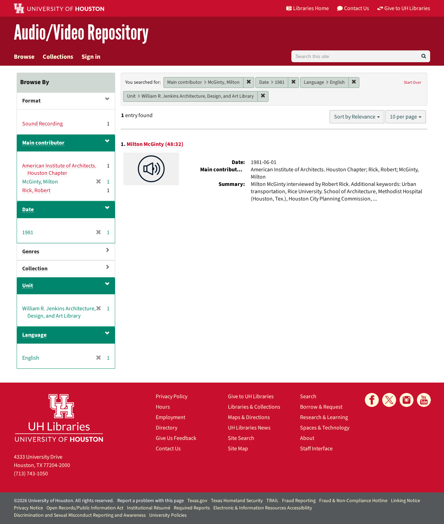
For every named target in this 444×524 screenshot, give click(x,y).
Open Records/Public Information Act (84, 508)
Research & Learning (324, 417)
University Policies (168, 515)
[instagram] (406, 400)
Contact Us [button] (356, 8)
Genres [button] (30, 251)
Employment (170, 417)
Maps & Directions (249, 417)
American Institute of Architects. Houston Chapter (59, 169)
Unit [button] (27, 285)
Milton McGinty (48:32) (155, 144)
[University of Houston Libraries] (59, 417)
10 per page (404, 117)
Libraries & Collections (254, 407)
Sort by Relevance (355, 117)
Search (308, 396)
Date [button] (28, 209)
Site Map (238, 448)
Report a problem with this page (150, 500)
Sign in (91, 56)
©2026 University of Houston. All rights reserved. (64, 500)
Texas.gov (197, 500)
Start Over (412, 82)
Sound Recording (42, 124)
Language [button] (34, 335)
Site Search (241, 438)
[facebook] (372, 400)
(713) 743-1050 (31, 473)
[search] (423, 56)
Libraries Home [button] (311, 8)
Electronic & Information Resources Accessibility (262, 508)
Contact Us (168, 448)
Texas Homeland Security (237, 500)
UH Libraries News (249, 428)
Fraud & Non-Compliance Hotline (353, 500)
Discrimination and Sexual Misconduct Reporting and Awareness (80, 515)
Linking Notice (405, 500)
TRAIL (272, 500)
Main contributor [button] (43, 143)
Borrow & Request (321, 407)
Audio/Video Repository (81, 33)
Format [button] (31, 101)
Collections (58, 56)
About (307, 438)
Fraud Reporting (299, 500)
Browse (24, 56)
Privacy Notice (28, 508)
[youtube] (424, 400)
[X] (389, 400)
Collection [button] (35, 268)
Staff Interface (316, 448)
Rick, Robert (36, 190)
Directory (166, 428)
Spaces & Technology (324, 428)
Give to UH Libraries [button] (407, 8)
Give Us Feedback (176, 438)
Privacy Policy (171, 396)
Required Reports (192, 508)
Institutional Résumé (148, 508)
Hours (163, 407)
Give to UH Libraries (251, 396)
